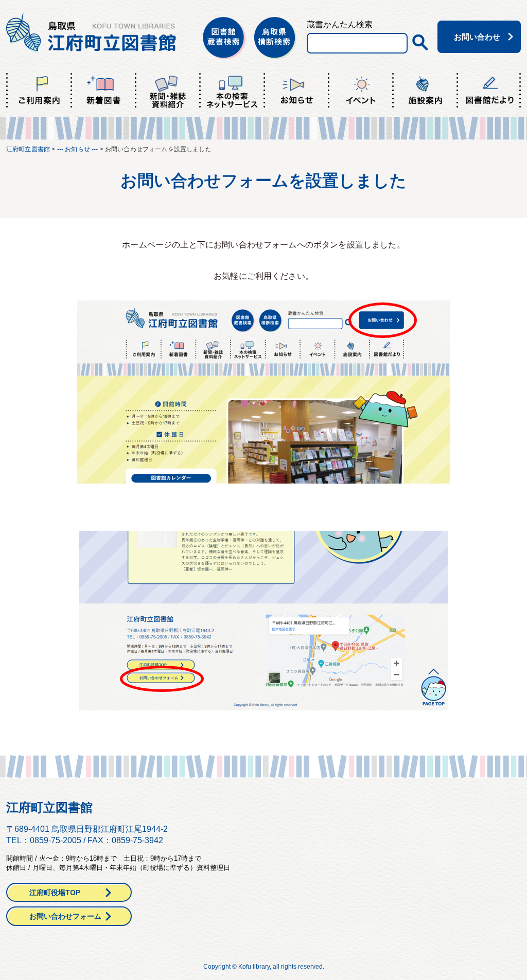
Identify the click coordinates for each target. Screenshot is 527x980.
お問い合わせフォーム (65, 916)
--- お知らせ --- (77, 149)
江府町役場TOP (54, 892)
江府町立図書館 (28, 149)
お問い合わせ (477, 36)
